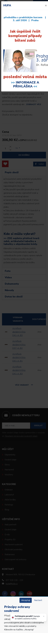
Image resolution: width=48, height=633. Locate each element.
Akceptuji (25, 600)
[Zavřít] (43, 616)
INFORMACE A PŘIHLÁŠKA (26, 84)
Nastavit (38, 600)
